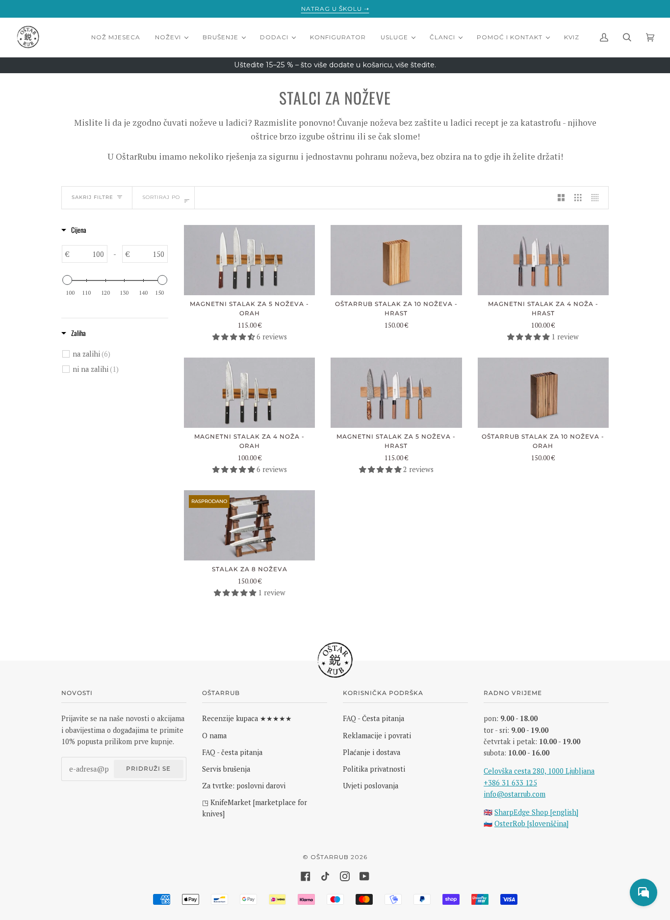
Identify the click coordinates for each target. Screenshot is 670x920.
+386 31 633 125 (510, 782)
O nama (214, 735)
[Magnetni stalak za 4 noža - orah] (249, 393)
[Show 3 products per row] (577, 198)
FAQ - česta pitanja (232, 752)
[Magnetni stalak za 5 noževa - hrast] (396, 393)
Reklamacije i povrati (377, 735)
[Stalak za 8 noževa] (249, 525)
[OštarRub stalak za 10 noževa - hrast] (396, 260)
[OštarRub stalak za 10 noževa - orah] (543, 393)
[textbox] (88, 254)
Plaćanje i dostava (371, 752)
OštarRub (329, 857)
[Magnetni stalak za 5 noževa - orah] (249, 260)
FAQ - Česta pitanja (373, 718)
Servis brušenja (226, 769)
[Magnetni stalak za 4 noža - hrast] (543, 260)
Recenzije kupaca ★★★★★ (247, 718)
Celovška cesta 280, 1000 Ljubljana (539, 771)
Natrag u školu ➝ (335, 8)
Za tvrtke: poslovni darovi (243, 785)
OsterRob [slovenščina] (531, 823)
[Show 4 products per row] (597, 198)
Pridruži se (148, 768)
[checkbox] (120, 354)
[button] (234, 336)
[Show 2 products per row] (561, 198)
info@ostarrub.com (514, 794)
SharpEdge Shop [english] (536, 812)
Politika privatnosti (374, 769)
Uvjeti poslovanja (370, 785)
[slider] (67, 280)
